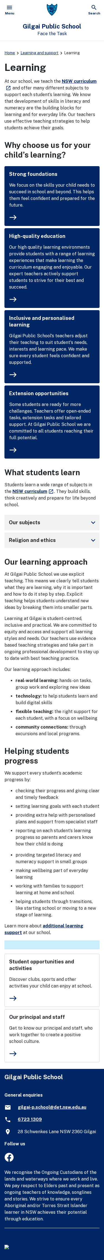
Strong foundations (33, 174)
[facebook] (9, 1160)
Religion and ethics (53, 540)
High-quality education (37, 236)
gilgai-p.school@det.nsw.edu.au (52, 1107)
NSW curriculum (33, 491)
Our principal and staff (37, 1017)
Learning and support (40, 53)
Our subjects (53, 522)
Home (9, 53)
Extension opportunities (39, 393)
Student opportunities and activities (41, 965)
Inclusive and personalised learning (41, 321)
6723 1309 (30, 1119)
